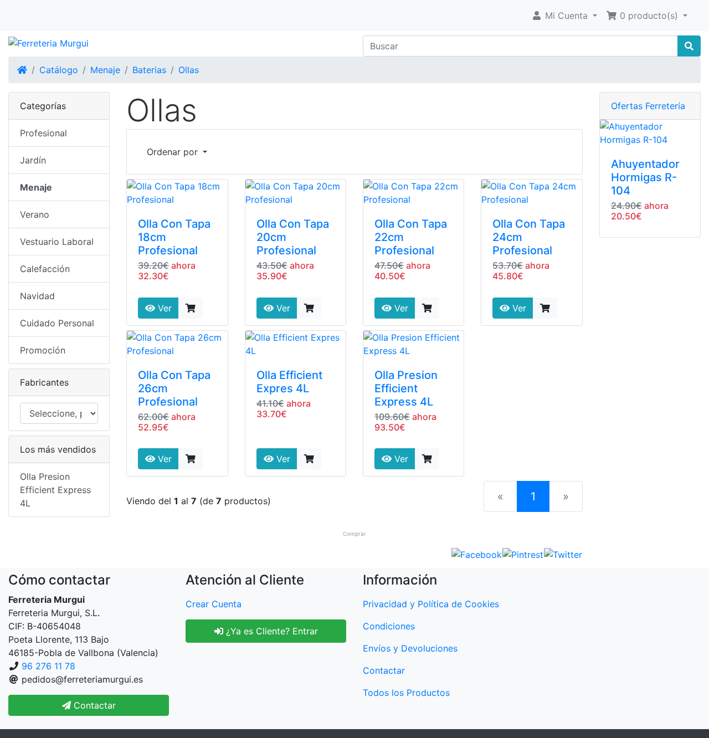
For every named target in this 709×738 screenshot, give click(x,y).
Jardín (33, 160)
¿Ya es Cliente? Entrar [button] (270, 631)
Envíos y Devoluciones (410, 648)
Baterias (149, 69)
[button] (564, 15)
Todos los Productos (406, 692)
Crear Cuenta (214, 603)
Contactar (384, 670)
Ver (163, 308)
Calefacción (45, 268)
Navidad (37, 295)
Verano (34, 214)
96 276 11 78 (48, 666)
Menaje (105, 69)
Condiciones (389, 626)
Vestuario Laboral (57, 241)
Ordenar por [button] (174, 151)
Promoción (42, 350)
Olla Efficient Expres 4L (289, 381)
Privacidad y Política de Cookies (431, 603)
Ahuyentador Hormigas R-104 (645, 177)
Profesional (43, 133)
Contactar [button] (93, 705)
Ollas (188, 69)
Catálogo (58, 69)
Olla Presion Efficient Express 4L (406, 388)
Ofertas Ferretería (648, 105)
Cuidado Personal (57, 323)
